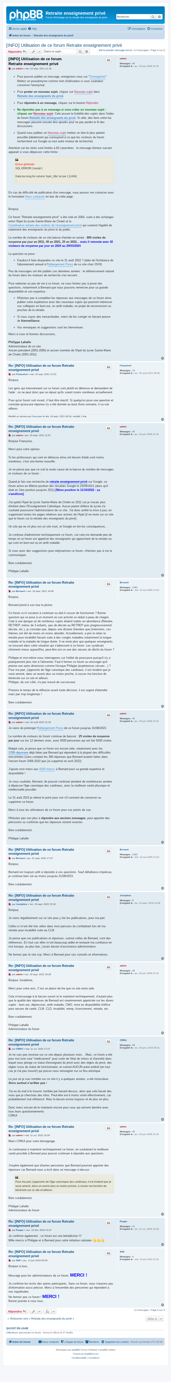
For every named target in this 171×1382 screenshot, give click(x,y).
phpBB (75, 1350)
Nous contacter (35, 196)
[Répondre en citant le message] (108, 60)
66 (133, 1045)
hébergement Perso (60, 264)
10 (133, 370)
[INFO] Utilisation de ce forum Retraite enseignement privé (64, 45)
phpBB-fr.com (91, 1354)
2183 (135, 587)
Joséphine (125, 895)
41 (133, 1226)
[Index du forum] (26, 14)
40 (133, 63)
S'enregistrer (98, 76)
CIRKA (123, 1040)
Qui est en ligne (17, 1328)
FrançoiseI (125, 365)
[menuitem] (32, 28)
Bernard (124, 582)
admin (123, 58)
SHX (122, 1251)
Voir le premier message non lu (115, 50)
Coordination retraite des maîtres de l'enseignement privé (45, 225)
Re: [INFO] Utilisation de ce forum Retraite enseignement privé (41, 368)
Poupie (123, 1221)
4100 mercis (47, 769)
